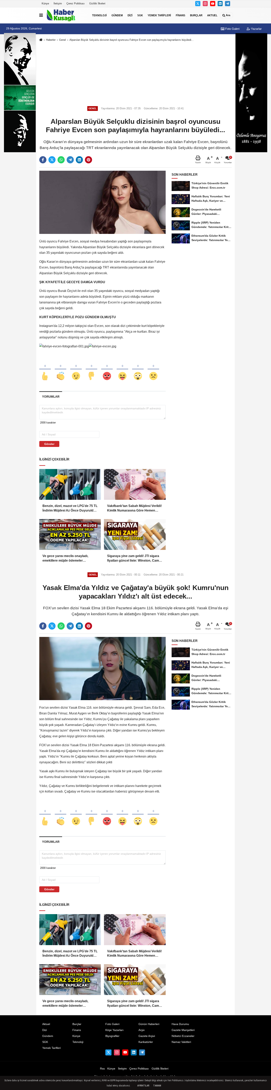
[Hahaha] (122, 369)
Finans (180, 15)
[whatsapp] (61, 159)
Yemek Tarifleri (159, 15)
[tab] (50, 396)
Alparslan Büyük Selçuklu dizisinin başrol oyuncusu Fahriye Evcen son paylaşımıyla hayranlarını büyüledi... (131, 39)
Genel (62, 39)
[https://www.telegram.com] (227, 3)
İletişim (58, 3)
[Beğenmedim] (91, 369)
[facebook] (42, 159)
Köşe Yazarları (114, 1030)
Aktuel (212, 15)
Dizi (130, 15)
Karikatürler (145, 1042)
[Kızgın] (107, 369)
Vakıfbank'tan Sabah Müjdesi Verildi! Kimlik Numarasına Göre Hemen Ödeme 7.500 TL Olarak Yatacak (134, 508)
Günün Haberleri (148, 1024)
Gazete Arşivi (146, 1036)
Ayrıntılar (143, 1085)
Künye (45, 3)
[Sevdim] (76, 369)
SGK (140, 15)
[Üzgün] (153, 369)
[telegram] (70, 159)
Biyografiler (112, 1036)
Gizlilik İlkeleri (97, 3)
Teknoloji (99, 15)
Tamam (157, 1085)
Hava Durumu (180, 1024)
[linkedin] (79, 159)
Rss (102, 1068)
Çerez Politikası (75, 3)
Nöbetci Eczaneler (183, 1036)
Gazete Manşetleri (183, 1030)
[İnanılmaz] (138, 369)
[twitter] (52, 159)
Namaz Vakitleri (181, 1042)
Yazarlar (256, 28)
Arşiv (141, 1030)
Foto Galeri (231, 28)
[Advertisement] (135, 73)
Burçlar (196, 15)
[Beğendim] (45, 369)
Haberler (51, 39)
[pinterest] (88, 159)
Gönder (49, 444)
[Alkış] (60, 369)
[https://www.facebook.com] (212, 3)
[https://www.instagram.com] (205, 3)
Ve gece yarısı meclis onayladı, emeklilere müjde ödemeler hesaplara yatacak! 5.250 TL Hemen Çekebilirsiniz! (69, 558)
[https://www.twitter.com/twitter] (197, 3)
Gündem (117, 15)
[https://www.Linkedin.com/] (220, 3)
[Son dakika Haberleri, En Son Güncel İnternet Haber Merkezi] (66, 15)
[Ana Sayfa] (40, 40)
